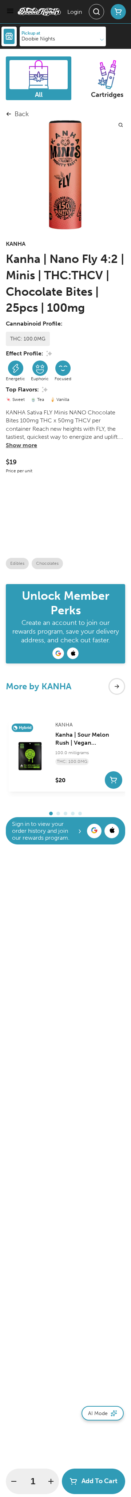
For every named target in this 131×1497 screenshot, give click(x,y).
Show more (21, 445)
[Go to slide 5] (80, 813)
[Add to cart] (113, 780)
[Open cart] (117, 12)
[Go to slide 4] (73, 813)
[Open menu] (10, 11)
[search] (120, 124)
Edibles (17, 563)
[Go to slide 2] (58, 813)
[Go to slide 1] (51, 813)
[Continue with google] (58, 653)
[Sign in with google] (94, 831)
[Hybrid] (30, 754)
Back (22, 114)
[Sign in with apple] (111, 831)
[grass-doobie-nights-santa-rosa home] (39, 11)
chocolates (47, 563)
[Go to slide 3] (65, 813)
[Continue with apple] (73, 653)
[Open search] (96, 12)
